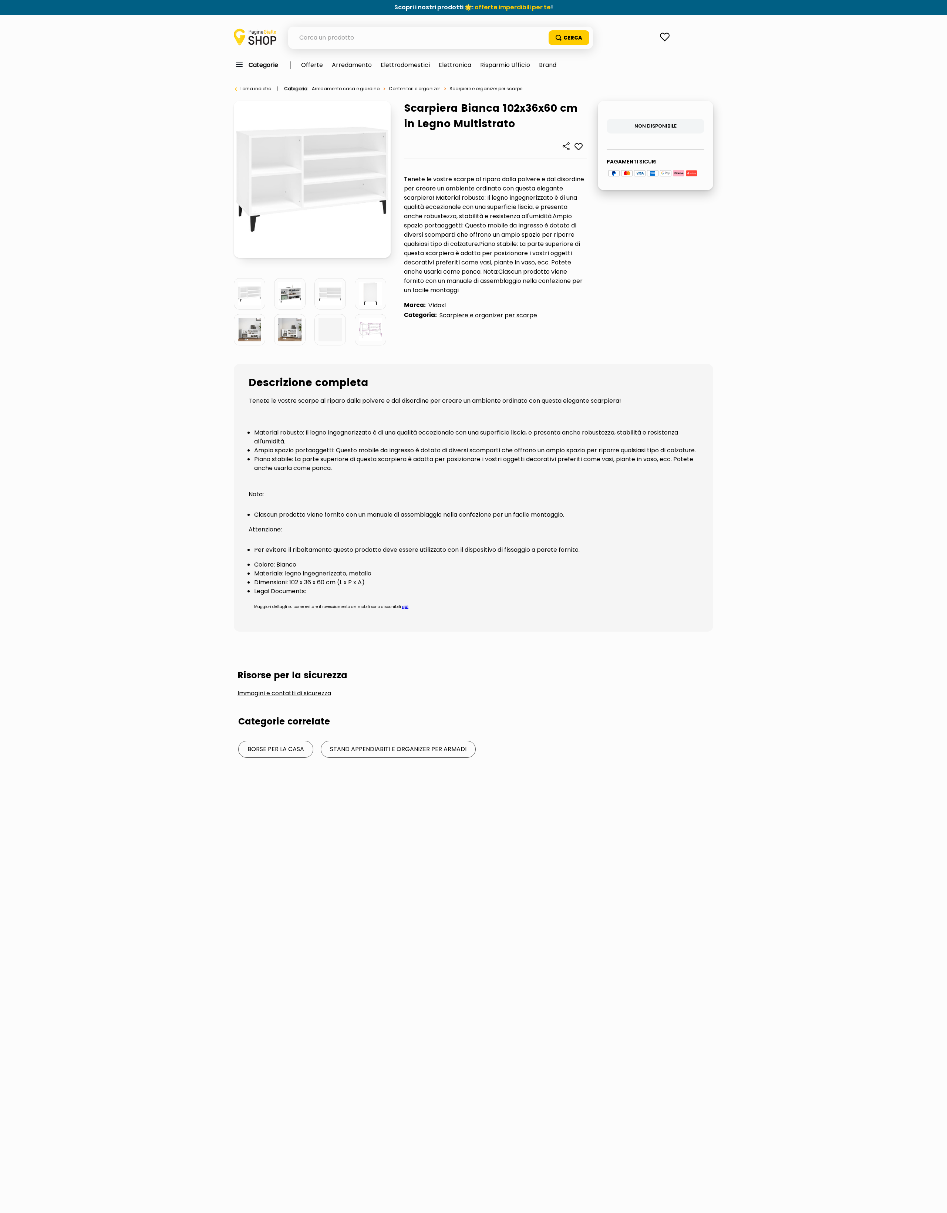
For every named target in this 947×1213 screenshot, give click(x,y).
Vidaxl (437, 305)
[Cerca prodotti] (569, 37)
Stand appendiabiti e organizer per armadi (398, 749)
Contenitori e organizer (414, 88)
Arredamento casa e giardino (346, 88)
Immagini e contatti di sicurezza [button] (284, 693)
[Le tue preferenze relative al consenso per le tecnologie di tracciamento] (934, 1200)
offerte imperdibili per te (513, 7)
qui (405, 606)
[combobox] (440, 38)
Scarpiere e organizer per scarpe (485, 88)
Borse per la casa (275, 749)
